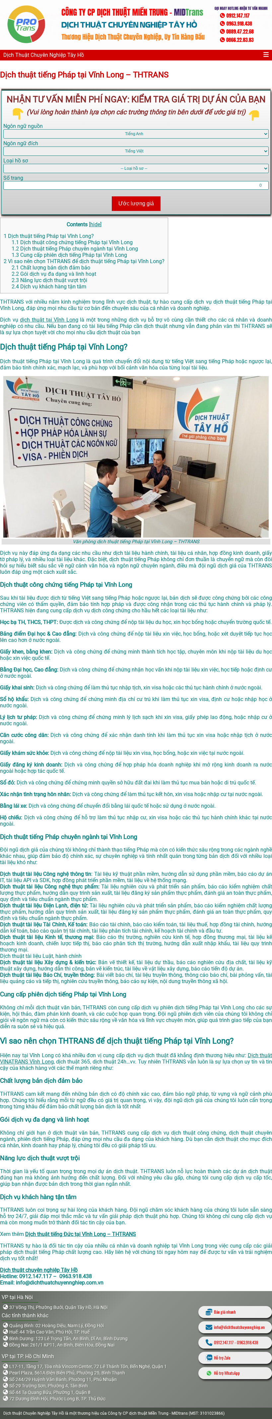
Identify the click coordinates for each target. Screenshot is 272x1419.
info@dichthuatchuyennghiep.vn (239, 1327)
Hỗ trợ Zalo (222, 1358)
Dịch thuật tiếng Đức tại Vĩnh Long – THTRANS (80, 1234)
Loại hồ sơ (15, 160)
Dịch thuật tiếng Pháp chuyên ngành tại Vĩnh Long (75, 249)
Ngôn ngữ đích (20, 143)
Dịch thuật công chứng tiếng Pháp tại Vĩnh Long (72, 242)
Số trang (13, 178)
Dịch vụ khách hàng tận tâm (49, 286)
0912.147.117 (224, 1342)
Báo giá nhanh (225, 1312)
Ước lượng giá (136, 203)
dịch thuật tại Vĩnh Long (49, 320)
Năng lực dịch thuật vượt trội (49, 280)
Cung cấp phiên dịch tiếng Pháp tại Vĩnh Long (69, 255)
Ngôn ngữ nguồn (23, 126)
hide (95, 224)
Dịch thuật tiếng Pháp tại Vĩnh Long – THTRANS (84, 74)
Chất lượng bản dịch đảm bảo (51, 267)
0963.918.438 (247, 1342)
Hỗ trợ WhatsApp (227, 1373)
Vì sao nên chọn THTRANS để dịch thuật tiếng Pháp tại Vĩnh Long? (84, 261)
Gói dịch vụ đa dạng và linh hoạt (54, 274)
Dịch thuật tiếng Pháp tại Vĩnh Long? (49, 236)
